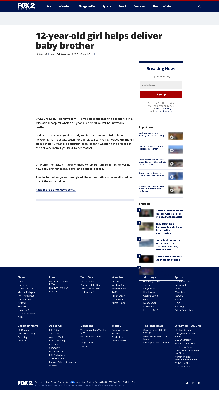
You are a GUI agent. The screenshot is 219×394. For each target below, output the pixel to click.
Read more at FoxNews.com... (56, 189)
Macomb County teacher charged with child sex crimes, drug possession (169, 213)
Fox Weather (118, 299)
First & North (181, 285)
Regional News (153, 325)
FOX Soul (53, 291)
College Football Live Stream (185, 335)
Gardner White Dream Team (91, 337)
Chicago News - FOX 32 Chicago (154, 331)
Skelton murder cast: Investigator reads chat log (151, 134)
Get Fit (146, 299)
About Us (55, 325)
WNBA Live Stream (184, 363)
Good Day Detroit (152, 281)
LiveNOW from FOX (58, 287)
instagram (193, 383)
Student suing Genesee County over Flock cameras (151, 174)
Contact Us (54, 333)
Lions (177, 288)
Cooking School (150, 295)
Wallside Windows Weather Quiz (93, 331)
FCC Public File (56, 351)
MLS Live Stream (183, 366)
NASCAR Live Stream (185, 343)
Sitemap (53, 365)
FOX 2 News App (57, 340)
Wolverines (180, 292)
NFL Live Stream (183, 330)
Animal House (118, 302)
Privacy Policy (164, 108)
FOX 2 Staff (54, 330)
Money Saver (149, 302)
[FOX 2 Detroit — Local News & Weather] (27, 6)
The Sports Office (183, 281)
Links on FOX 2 (150, 310)
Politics (21, 317)
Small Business (119, 340)
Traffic (115, 292)
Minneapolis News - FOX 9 (156, 342)
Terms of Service (163, 111)
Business (22, 306)
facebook (181, 383)
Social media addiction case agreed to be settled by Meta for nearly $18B (152, 162)
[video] (175, 136)
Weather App (118, 285)
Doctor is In (149, 306)
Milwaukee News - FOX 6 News (155, 337)
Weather (118, 277)
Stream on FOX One (188, 325)
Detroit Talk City (25, 288)
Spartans (179, 295)
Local (20, 281)
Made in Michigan (26, 292)
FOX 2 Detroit (41, 54)
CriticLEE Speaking (26, 333)
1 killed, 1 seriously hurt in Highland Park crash (151, 147)
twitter (187, 383)
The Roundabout (26, 295)
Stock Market (118, 337)
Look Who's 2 (87, 292)
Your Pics (86, 277)
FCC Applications (57, 355)
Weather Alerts (119, 288)
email (199, 383)
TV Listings (23, 337)
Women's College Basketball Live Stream (186, 358)
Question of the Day (90, 285)
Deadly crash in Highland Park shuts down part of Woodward (169, 271)
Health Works (149, 292)
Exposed (84, 346)
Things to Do (24, 310)
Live (52, 277)
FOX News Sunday (26, 313)
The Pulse (22, 285)
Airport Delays (119, 295)
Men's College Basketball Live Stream (187, 352)
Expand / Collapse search (199, 6)
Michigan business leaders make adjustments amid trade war (151, 188)
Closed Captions (57, 358)
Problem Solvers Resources (62, 362)
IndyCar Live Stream (184, 346)
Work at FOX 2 (56, 337)
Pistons (178, 299)
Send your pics (87, 281)
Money (116, 325)
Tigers (178, 302)
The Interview (24, 299)
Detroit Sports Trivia (90, 288)
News (52, 54)
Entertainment (28, 325)
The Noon (148, 285)
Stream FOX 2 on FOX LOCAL (59, 283)
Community (54, 347)
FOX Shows (23, 330)
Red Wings (180, 306)
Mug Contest (149, 288)
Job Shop (53, 344)
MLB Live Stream (183, 339)
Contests (22, 340)
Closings (116, 281)
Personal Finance (120, 330)
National (22, 302)
